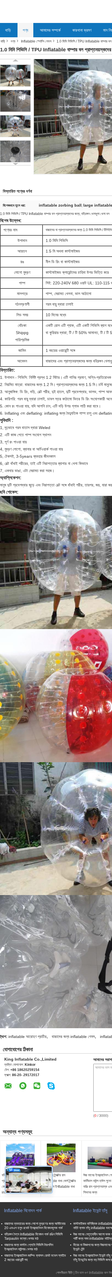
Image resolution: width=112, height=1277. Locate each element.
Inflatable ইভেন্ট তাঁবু (90, 1210)
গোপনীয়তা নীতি (64, 1273)
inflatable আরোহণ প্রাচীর (27, 1036)
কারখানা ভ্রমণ (81, 30)
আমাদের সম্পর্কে (50, 30)
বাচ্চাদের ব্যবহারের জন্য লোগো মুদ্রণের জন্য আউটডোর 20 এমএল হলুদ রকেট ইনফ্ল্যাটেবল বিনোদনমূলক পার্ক (34, 1226)
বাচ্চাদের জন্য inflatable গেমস (73, 1036)
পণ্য (25, 30)
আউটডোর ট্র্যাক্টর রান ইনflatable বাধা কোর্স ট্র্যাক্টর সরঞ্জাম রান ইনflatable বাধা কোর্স (59, 1183)
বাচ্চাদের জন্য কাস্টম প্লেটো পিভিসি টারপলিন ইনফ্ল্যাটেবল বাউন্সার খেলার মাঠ (28, 1247)
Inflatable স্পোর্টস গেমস (36, 41)
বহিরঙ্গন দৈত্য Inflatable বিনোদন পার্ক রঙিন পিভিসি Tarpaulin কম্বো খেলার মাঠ (33, 1236)
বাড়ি (8, 30)
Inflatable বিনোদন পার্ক (23, 1210)
